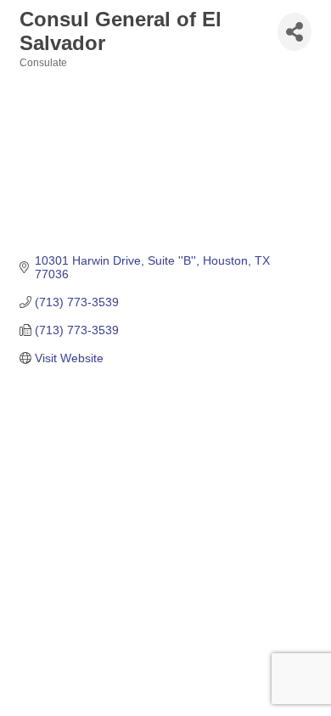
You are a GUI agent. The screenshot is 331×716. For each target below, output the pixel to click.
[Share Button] (294, 32)
